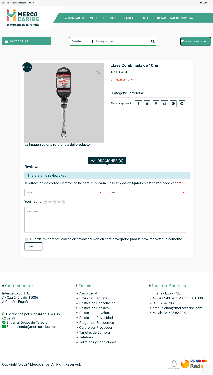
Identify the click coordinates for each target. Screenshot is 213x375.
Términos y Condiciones (97, 342)
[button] (98, 72)
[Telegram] (182, 103)
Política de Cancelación (97, 303)
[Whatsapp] (173, 103)
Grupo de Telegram (36, 322)
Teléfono (86, 337)
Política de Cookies (94, 308)
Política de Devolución (96, 313)
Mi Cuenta (204, 3)
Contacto (76, 18)
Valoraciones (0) (107, 161)
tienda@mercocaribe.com (37, 327)
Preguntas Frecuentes (132, 18)
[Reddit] (164, 103)
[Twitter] (147, 103)
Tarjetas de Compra (177, 18)
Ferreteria (135, 93)
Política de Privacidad (96, 318)
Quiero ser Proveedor (95, 328)
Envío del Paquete (93, 298)
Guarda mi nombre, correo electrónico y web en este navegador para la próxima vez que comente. (106, 239)
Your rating (33, 201)
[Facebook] (138, 103)
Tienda (99, 18)
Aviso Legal (88, 293)
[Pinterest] (156, 103)
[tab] (107, 161)
